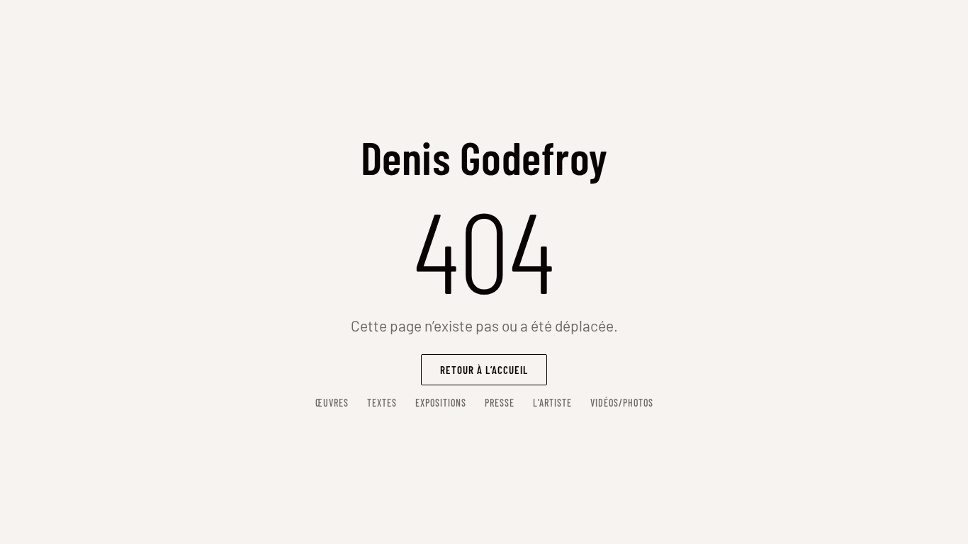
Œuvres (332, 403)
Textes (382, 403)
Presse (499, 403)
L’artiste (552, 403)
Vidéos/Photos (621, 403)
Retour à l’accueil (484, 369)
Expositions (440, 403)
